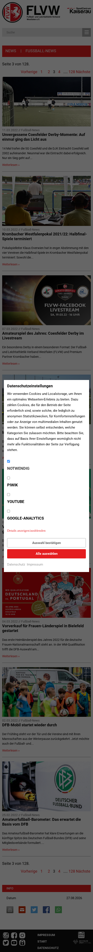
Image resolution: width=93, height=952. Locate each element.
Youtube (15, 501)
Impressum (35, 564)
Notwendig (18, 468)
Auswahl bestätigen (46, 543)
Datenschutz (16, 564)
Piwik (12, 485)
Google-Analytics (25, 518)
